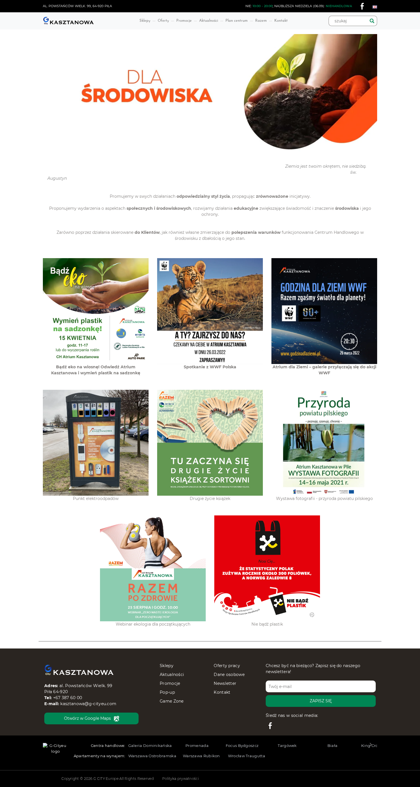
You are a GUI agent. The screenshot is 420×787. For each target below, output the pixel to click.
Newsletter (225, 683)
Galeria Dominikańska (150, 745)
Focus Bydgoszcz (242, 745)
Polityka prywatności (180, 778)
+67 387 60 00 (67, 697)
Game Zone (172, 701)
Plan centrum (236, 21)
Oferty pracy (227, 665)
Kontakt (281, 21)
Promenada (197, 745)
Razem (261, 21)
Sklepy (144, 21)
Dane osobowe (229, 674)
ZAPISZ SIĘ (321, 700)
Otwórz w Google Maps (87, 718)
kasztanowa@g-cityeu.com (88, 703)
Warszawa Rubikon (201, 756)
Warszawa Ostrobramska (152, 756)
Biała (332, 745)
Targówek (287, 745)
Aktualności (208, 21)
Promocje (184, 21)
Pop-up (167, 692)
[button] (370, 746)
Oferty (163, 21)
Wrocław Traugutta (246, 756)
